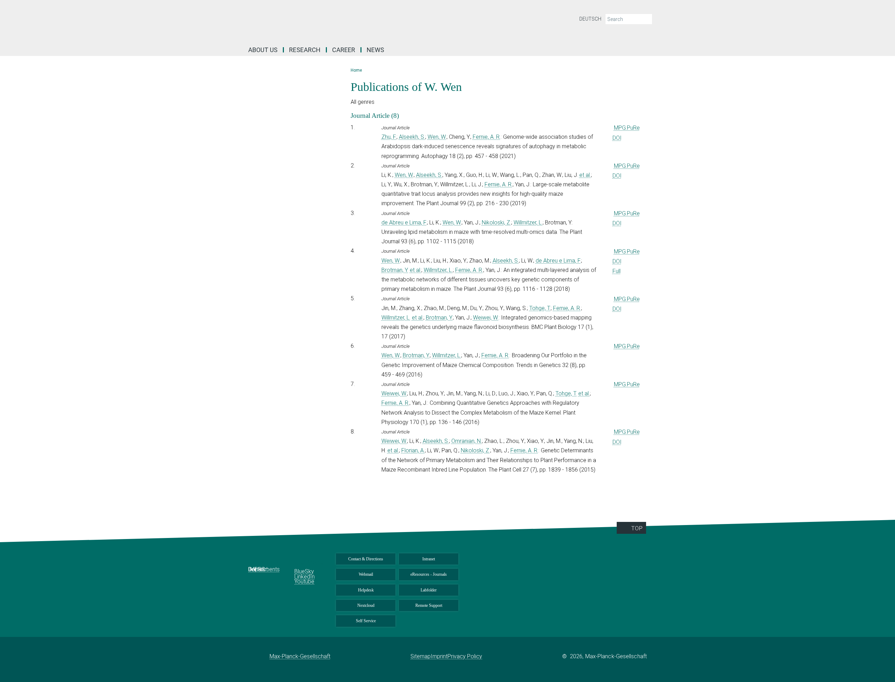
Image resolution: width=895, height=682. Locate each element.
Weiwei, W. (486, 317)
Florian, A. (413, 450)
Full (617, 271)
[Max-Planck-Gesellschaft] (259, 656)
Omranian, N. (466, 441)
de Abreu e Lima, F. (404, 222)
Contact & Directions (365, 559)
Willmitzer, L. (528, 222)
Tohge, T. (540, 308)
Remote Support (428, 605)
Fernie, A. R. (487, 137)
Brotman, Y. (394, 270)
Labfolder (429, 590)
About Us (263, 49)
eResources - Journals (428, 574)
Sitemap (420, 656)
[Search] (646, 19)
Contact (258, 569)
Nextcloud (365, 605)
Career (343, 49)
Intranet (428, 559)
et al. (585, 175)
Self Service (366, 620)
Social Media (307, 562)
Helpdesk (366, 590)
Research (305, 49)
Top (637, 528)
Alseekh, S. (412, 137)
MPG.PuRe (627, 127)
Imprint (439, 656)
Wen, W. (437, 137)
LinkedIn (304, 576)
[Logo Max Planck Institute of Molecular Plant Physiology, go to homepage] (379, 21)
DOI (617, 138)
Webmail (366, 574)
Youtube (304, 581)
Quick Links (266, 562)
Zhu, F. (388, 137)
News (375, 49)
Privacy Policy (465, 656)
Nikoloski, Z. (496, 222)
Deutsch (590, 19)
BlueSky (304, 571)
